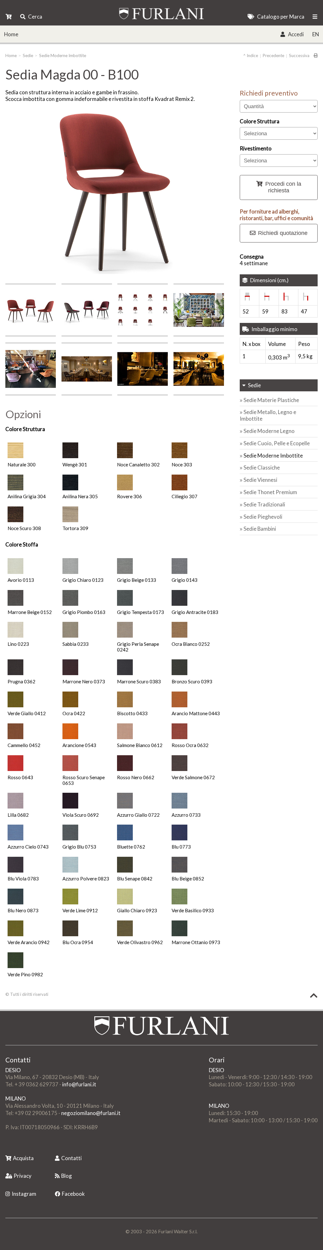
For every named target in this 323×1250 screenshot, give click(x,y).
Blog (66, 1175)
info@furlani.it (79, 1084)
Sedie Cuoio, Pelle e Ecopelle (277, 443)
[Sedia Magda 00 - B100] (30, 310)
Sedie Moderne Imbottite (62, 55)
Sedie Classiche (262, 467)
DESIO (13, 1070)
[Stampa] (313, 55)
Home (11, 34)
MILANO (15, 1098)
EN (315, 34)
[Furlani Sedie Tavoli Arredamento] (6, 1148)
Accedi (296, 34)
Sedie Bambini (260, 528)
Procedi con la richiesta (283, 187)
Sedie (28, 55)
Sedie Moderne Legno (269, 431)
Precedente (273, 55)
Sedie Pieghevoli (263, 516)
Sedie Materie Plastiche (271, 400)
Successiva (299, 55)
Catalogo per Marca (280, 16)
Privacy (23, 1175)
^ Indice (250, 55)
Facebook (73, 1193)
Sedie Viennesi (260, 479)
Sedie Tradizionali (264, 504)
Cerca (35, 16)
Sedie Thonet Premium (270, 492)
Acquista (23, 1158)
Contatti (71, 1158)
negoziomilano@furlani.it (90, 1113)
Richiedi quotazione (283, 233)
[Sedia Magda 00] (142, 310)
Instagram (24, 1193)
